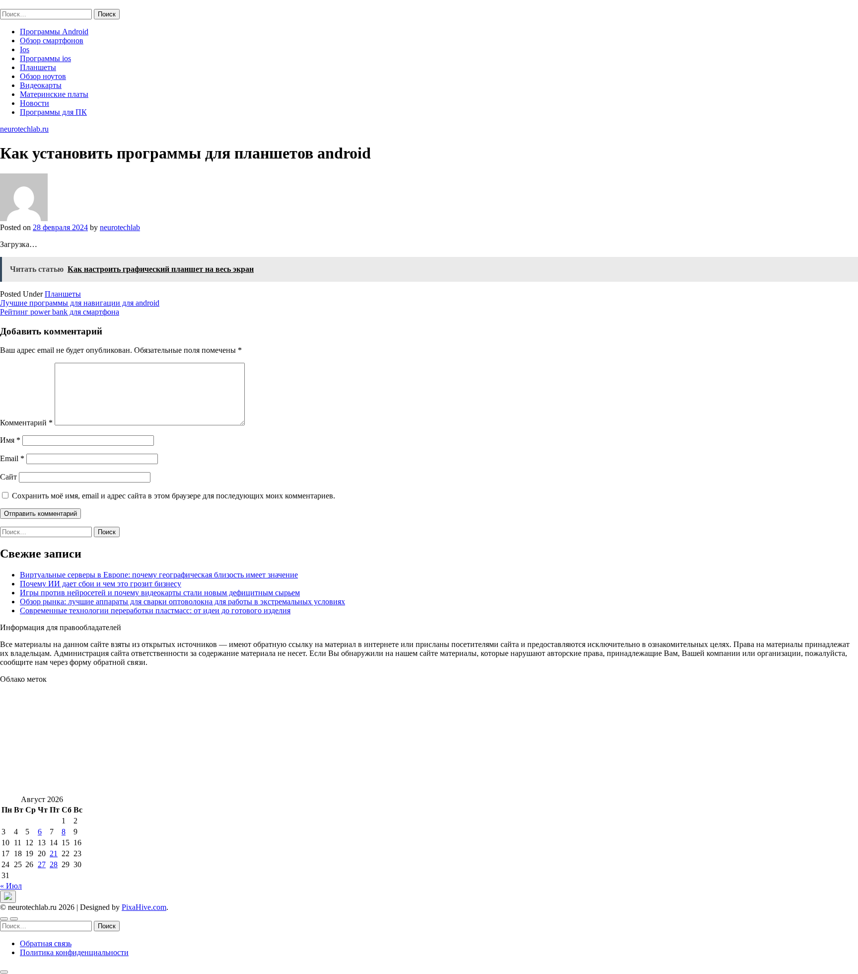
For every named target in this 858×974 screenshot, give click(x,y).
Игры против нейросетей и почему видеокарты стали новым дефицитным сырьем (160, 592)
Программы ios (45, 58)
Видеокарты (41, 85)
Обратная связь (46, 943)
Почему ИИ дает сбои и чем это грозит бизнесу (100, 583)
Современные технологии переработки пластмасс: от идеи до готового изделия (155, 610)
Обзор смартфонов (51, 40)
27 (42, 864)
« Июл (11, 886)
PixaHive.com (144, 907)
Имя (10, 440)
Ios (24, 49)
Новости (34, 103)
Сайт (8, 477)
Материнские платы (54, 94)
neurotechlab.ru (24, 4)
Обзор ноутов (43, 76)
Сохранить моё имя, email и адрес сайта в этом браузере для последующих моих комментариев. (173, 495)
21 (54, 853)
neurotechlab (120, 227)
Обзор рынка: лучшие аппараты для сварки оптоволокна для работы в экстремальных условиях (182, 601)
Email (12, 458)
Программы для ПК (53, 112)
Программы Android (54, 31)
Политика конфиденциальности (74, 952)
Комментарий (26, 422)
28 (54, 864)
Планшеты (38, 67)
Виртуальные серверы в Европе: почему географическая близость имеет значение (159, 574)
